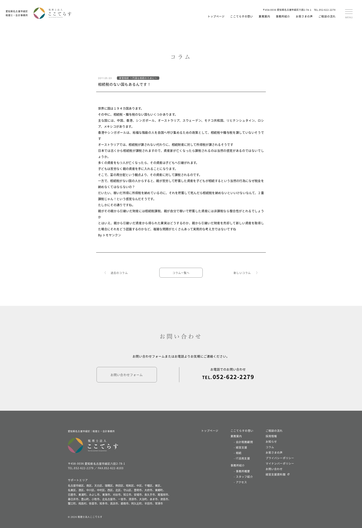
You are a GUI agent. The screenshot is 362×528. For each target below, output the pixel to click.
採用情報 (271, 436)
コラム (270, 447)
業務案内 (264, 16)
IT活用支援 (243, 458)
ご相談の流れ (327, 16)
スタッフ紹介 (244, 476)
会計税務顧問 (244, 442)
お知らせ (271, 441)
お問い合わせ (274, 469)
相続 (239, 453)
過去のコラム (119, 273)
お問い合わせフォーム (126, 374)
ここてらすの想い (241, 16)
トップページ (216, 16)
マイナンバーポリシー (280, 463)
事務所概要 (243, 471)
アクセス (241, 482)
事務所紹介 (283, 16)
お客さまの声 (304, 16)
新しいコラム (242, 273)
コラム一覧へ (181, 273)
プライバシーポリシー (280, 458)
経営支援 (241, 447)
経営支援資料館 (276, 474)
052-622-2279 (233, 376)
